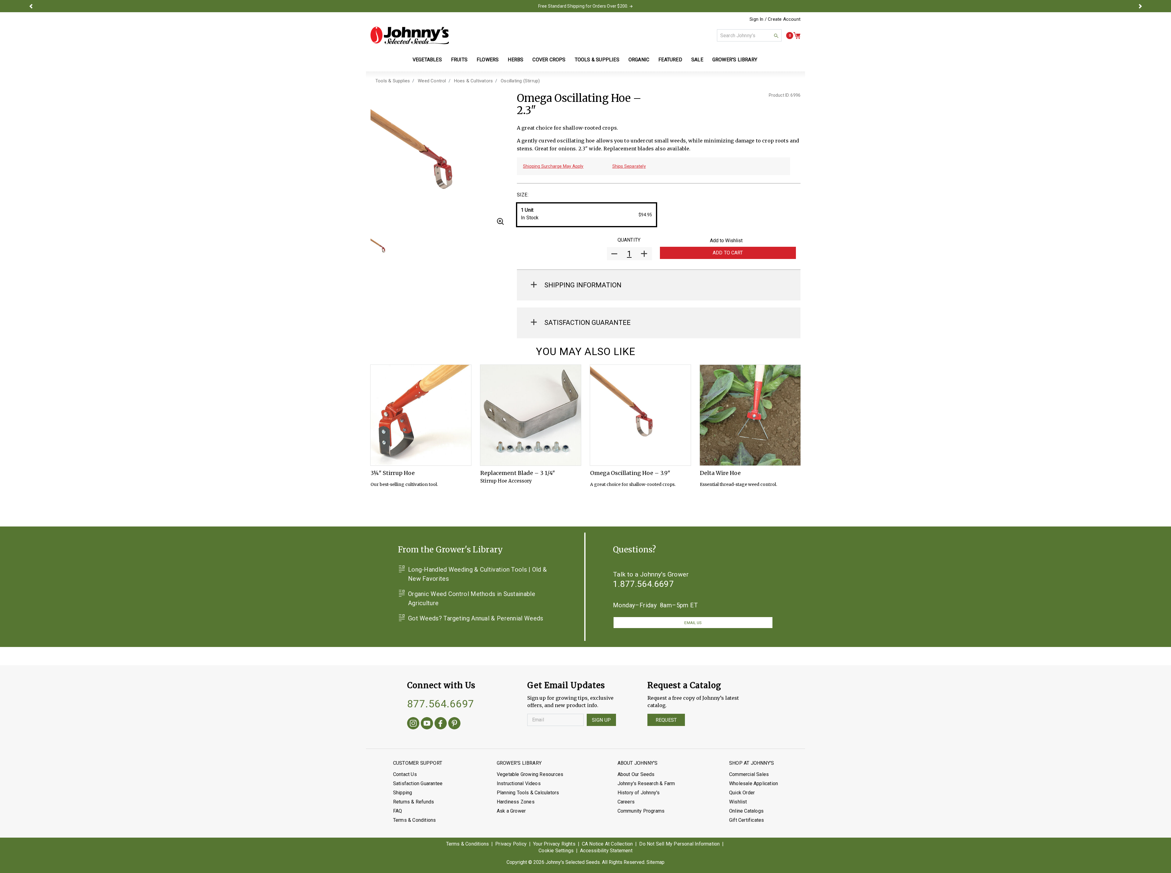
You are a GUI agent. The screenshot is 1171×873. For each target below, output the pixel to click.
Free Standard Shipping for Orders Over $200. (583, 6)
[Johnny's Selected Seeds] (410, 35)
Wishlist (738, 802)
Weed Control (432, 81)
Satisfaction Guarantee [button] (587, 322)
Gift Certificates (746, 820)
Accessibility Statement (606, 850)
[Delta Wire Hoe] (750, 415)
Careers (626, 802)
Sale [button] (697, 60)
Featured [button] (670, 60)
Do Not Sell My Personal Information (679, 844)
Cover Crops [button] (548, 60)
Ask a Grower (511, 811)
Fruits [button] (459, 60)
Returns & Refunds (413, 802)
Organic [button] (638, 60)
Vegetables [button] (427, 60)
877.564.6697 (440, 704)
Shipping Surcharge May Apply (553, 166)
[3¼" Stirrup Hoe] (421, 415)
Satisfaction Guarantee (417, 783)
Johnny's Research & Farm (646, 783)
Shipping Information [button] (582, 285)
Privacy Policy (511, 844)
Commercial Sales (749, 774)
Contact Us (405, 774)
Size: (522, 195)
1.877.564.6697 (643, 584)
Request (666, 720)
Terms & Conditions (414, 820)
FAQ (397, 811)
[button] (31, 6)
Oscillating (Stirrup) (520, 81)
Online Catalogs (746, 811)
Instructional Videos (519, 783)
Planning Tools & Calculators (528, 793)
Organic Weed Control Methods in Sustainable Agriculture (471, 598)
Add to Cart (728, 253)
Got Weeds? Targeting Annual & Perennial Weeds (475, 618)
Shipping (402, 793)
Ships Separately (629, 166)
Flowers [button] (488, 60)
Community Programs (641, 811)
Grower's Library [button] (735, 60)
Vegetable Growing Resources (530, 774)
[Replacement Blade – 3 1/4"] (530, 415)
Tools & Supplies (392, 81)
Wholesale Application (753, 783)
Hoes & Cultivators (473, 81)
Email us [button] (692, 622)
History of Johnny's (639, 793)
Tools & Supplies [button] (597, 60)
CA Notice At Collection (607, 844)
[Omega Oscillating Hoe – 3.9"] (640, 415)
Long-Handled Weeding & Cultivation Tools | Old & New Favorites (477, 574)
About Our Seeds (636, 774)
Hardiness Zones (516, 802)
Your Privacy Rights (554, 844)
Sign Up (601, 720)
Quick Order (742, 793)
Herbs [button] (515, 60)
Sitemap (655, 862)
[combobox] (749, 35)
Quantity (629, 240)
